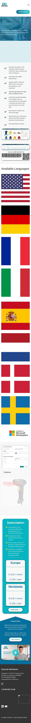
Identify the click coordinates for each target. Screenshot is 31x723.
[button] (28, 5)
